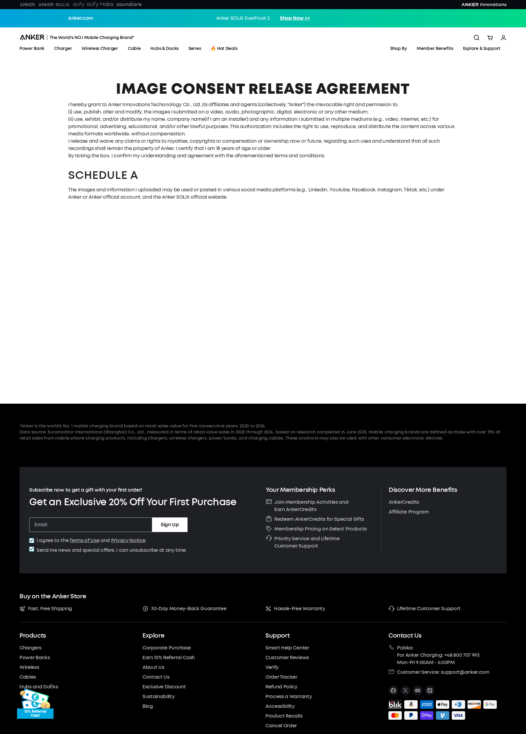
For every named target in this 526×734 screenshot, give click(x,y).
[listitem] (393, 690)
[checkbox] (31, 540)
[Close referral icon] (51, 685)
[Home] (76, 37)
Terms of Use (84, 540)
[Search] (477, 38)
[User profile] (503, 38)
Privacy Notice (128, 540)
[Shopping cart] (490, 38)
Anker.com (80, 18)
